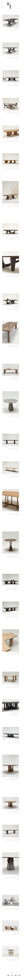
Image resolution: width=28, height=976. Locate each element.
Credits (11, 972)
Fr (4, 2)
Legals (16, 972)
